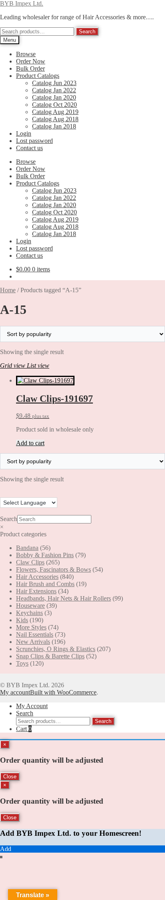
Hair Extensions (36, 591)
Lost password (34, 140)
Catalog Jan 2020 (54, 97)
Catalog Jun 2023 (54, 82)
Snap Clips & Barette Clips (50, 656)
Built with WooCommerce (63, 692)
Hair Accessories (37, 576)
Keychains (29, 612)
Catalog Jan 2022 (54, 90)
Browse (26, 54)
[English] (3, 492)
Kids (22, 620)
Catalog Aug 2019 (55, 111)
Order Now (30, 61)
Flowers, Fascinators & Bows (53, 569)
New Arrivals (33, 641)
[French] (11, 492)
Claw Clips (30, 562)
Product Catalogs (37, 75)
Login (23, 133)
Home (8, 290)
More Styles (31, 627)
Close (9, 777)
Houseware (30, 605)
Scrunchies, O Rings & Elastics (55, 648)
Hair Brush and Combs (45, 583)
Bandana (27, 547)
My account (15, 692)
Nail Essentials (34, 634)
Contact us (29, 148)
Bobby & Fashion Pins (45, 555)
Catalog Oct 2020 (54, 104)
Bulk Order (30, 68)
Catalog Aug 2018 (55, 119)
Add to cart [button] (30, 443)
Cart (24, 728)
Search (87, 32)
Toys (22, 663)
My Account (32, 705)
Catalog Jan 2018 (54, 126)
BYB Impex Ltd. (21, 3)
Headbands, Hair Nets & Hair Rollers (63, 598)
